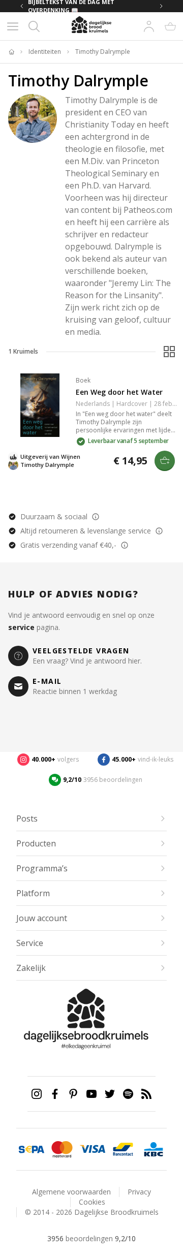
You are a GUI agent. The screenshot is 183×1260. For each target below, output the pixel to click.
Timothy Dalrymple (102, 52)
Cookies (92, 1202)
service (21, 627)
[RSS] (146, 1094)
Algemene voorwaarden (71, 1191)
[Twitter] (110, 1094)
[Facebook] (55, 1094)
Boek (83, 380)
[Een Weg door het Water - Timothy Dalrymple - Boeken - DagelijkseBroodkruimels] (40, 405)
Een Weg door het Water (119, 392)
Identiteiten (44, 52)
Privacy (139, 1191)
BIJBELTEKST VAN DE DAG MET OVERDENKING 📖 (71, 6)
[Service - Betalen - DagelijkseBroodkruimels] (31, 1149)
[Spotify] (128, 1094)
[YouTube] (91, 1094)
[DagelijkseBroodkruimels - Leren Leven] (11, 52)
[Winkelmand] (170, 26)
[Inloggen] (149, 26)
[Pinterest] (73, 1094)
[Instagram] (37, 1094)
